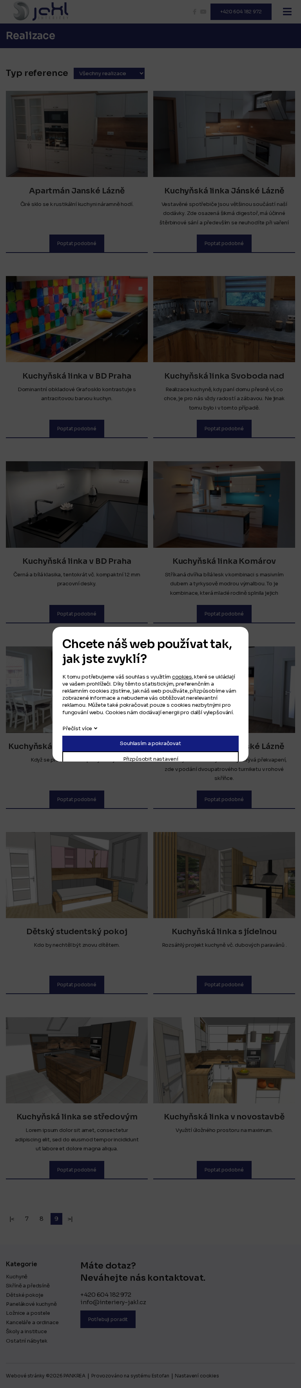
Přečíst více (77, 728)
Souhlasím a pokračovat (150, 743)
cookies (182, 676)
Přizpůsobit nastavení (150, 759)
